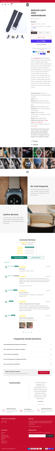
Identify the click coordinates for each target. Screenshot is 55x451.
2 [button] (25, 332)
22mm (41, 32)
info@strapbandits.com (35, 426)
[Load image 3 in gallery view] (18, 37)
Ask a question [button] (35, 257)
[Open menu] (2, 4)
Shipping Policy (4, 435)
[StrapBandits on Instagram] (5, 422)
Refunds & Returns (5, 437)
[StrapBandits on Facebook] (2, 422)
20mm (34, 32)
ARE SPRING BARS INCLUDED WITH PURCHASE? (27, 344)
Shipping (33, 24)
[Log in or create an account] (5, 4)
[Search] (8, 4)
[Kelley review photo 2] (29, 325)
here (35, 126)
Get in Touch (44, 372)
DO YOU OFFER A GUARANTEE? (27, 354)
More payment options (41, 44)
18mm (47, 32)
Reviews (3, 438)
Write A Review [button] (19, 257)
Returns (40, 122)
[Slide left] (4, 36)
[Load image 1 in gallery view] (9, 37)
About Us (3, 432)
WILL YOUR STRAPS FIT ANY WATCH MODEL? (27, 349)
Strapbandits (12, 448)
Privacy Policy (4, 441)
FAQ (36, 122)
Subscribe (50, 435)
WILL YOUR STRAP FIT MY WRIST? (27, 364)
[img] (22, 267)
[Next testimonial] (43, 404)
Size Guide (3, 442)
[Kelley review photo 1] (22, 325)
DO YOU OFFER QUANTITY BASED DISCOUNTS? (27, 359)
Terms (2, 439)
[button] (11, 4)
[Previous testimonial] (37, 404)
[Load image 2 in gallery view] (13, 37)
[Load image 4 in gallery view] (22, 37)
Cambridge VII (37, 58)
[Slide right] (26, 36)
